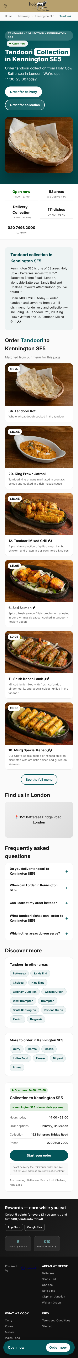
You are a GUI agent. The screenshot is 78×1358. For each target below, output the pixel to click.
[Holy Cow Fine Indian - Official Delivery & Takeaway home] (39, 6)
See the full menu (39, 779)
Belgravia (36, 1019)
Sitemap (47, 1326)
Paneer (40, 1058)
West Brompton (23, 1000)
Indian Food (20, 1058)
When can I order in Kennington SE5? (33, 887)
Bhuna (17, 1067)
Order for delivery (23, 92)
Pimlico (17, 1019)
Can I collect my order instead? (33, 903)
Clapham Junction (25, 991)
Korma (32, 1049)
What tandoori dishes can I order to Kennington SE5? (36, 918)
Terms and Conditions (56, 1320)
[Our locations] (5, 6)
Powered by (11, 1268)
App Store (14, 1227)
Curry (16, 1049)
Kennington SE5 (44, 16)
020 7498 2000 (21, 228)
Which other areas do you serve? (35, 933)
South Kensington (24, 1010)
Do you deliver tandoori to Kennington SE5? (29, 871)
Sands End (40, 973)
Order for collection (25, 105)
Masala (49, 1049)
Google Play (34, 1227)
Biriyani (58, 1058)
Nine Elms (37, 982)
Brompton (47, 1000)
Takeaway (23, 16)
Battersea (19, 973)
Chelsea (18, 982)
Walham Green (54, 991)
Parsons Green (53, 1010)
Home (8, 16)
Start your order (39, 1155)
